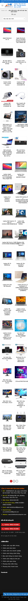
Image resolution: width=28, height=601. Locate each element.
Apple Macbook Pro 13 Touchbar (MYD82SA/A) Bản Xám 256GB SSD (21, 40)
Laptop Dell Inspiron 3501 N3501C (21, 222)
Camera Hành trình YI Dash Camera (7, 83)
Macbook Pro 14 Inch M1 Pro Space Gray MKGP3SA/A (21, 359)
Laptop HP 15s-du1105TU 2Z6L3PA (20, 265)
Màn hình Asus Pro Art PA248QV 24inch (7, 381)
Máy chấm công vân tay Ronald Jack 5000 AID (7, 449)
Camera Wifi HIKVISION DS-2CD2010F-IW (7, 105)
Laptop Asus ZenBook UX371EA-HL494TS (7, 199)
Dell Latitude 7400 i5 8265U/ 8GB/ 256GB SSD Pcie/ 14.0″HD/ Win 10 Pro (7, 153)
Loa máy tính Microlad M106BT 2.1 (7, 358)
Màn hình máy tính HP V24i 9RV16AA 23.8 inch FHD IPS (7, 427)
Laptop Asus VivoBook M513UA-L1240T (20, 176)
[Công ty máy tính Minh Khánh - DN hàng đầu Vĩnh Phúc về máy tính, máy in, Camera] (15, 5)
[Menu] (2, 5)
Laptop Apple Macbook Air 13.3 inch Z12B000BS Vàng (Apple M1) (7, 176)
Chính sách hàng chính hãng (11, 553)
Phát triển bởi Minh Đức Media (17, 598)
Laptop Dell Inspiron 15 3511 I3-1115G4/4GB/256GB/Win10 (9, 222)
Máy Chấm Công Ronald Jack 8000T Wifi (20, 427)
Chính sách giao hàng (9, 561)
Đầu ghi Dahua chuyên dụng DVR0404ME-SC (20, 151)
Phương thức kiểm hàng (10, 564)
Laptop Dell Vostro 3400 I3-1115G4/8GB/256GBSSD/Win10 (10, 243)
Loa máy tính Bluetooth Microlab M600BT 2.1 (21, 335)
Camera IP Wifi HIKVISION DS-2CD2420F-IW (21, 83)
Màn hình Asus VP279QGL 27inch (7, 401)
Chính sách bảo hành (9, 548)
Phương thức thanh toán (10, 566)
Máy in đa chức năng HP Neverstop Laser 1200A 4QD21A (20, 473)
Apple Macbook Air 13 (7, 38)
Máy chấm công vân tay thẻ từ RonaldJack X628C (20, 450)
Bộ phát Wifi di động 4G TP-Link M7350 (7, 62)
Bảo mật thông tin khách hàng (12, 556)
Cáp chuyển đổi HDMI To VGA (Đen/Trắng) (20, 105)
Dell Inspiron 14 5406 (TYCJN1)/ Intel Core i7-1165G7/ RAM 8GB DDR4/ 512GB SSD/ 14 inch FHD (7, 128)
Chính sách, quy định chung (11, 545)
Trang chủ (4, 10)
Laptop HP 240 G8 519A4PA (7, 285)
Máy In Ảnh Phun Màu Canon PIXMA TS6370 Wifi (7, 472)
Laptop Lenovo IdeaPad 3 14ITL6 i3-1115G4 (21, 310)
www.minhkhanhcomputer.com (17, 514)
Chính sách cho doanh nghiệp (12, 551)
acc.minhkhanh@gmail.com (11, 512)
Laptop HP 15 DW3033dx (7, 264)
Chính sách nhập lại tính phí (11, 559)
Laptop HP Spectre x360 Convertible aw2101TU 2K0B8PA (7, 312)
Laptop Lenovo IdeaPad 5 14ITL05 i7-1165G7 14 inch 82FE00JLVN (7, 336)
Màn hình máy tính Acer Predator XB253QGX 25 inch (21, 404)
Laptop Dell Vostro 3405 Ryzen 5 (20, 244)
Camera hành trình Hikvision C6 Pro (21, 62)
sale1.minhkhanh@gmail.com (14, 507)
